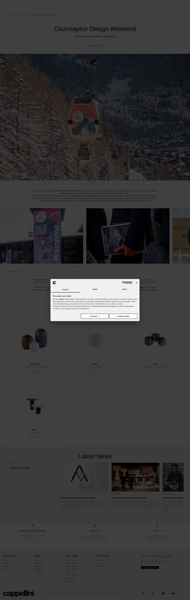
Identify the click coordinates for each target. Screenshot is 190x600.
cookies (61, 299)
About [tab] (125, 289)
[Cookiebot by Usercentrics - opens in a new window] (123, 282)
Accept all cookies (123, 316)
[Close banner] (136, 282)
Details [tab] (95, 289)
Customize (93, 316)
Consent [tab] (65, 289)
